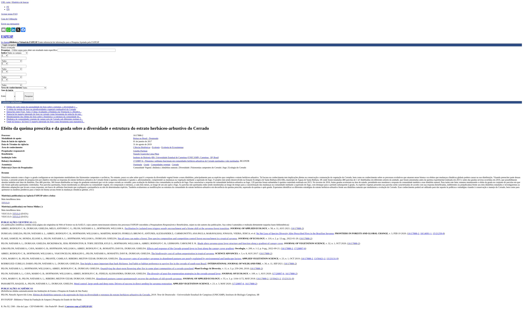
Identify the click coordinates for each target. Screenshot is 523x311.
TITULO (5, 203)
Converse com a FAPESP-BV (78, 306)
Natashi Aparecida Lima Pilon (146, 154)
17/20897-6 (299, 248)
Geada (146, 164)
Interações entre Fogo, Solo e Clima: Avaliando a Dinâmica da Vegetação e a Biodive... (44, 112)
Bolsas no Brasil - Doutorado (145, 138)
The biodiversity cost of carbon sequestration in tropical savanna (182, 253)
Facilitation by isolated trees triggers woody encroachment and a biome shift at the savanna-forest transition (177, 228)
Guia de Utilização (9, 19)
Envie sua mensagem (10, 24)
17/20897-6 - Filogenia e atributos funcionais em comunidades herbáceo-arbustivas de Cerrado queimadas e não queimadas (186, 161)
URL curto (5, 2)
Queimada (137, 164)
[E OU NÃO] (4, 55)
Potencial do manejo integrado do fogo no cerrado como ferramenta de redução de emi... (44, 114)
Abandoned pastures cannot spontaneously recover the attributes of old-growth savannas (139, 278)
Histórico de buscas (20, 2)
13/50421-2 (319, 258)
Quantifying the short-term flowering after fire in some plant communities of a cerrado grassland (147, 268)
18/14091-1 (426, 233)
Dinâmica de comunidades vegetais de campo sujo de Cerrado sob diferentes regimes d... (45, 119)
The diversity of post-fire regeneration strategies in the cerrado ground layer (184, 273)
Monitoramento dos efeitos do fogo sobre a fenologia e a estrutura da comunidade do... (44, 117)
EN (8, 9)
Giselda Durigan (140, 151)
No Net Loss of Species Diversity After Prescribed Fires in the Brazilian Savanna (295, 233)
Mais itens (5, 199)
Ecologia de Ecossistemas (172, 147)
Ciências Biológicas (141, 147)
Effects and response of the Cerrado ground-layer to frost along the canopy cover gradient (190, 248)
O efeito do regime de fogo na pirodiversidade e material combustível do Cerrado (41, 109)
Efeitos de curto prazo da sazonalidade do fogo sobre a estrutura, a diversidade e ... (42, 107)
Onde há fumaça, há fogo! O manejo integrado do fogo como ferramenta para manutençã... (45, 121)
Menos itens (15, 199)
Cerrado (175, 164)
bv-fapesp (5, 42)
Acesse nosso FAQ (9, 14)
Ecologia (156, 147)
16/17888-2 (297, 228)
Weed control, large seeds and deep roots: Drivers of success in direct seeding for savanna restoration (123, 283)
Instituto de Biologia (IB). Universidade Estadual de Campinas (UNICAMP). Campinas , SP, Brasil (176, 157)
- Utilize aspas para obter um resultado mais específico (29, 50)
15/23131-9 (332, 258)
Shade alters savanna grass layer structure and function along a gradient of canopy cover (240, 243)
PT (8, 7)
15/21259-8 (438, 233)
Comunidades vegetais (160, 164)
